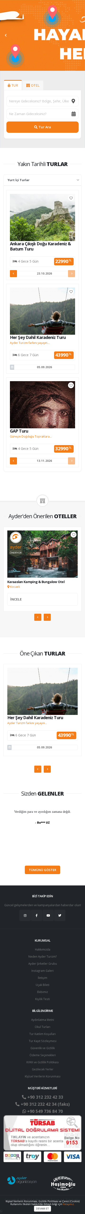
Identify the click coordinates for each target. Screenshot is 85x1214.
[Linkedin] (48, 915)
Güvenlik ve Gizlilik (42, 1048)
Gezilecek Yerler (42, 1069)
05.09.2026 (44, 367)
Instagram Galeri (42, 970)
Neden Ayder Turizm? (42, 956)
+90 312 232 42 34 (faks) (45, 1104)
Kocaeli (14, 587)
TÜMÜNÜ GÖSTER (42, 870)
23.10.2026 (44, 273)
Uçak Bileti (42, 985)
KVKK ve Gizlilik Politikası (42, 1062)
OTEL (34, 85)
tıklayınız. (69, 1204)
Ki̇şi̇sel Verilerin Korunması (42, 1076)
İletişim (42, 978)
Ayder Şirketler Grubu (42, 963)
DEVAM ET (42, 1208)
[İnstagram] (25, 915)
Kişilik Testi (42, 999)
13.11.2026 (44, 461)
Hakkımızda (42, 949)
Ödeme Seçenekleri (43, 1055)
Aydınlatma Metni (42, 1020)
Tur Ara (44, 127)
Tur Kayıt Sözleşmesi (42, 1041)
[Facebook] (36, 915)
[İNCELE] (42, 604)
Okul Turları (42, 1027)
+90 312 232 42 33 (44, 1097)
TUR (14, 85)
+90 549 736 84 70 (44, 1111)
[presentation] (6, 35)
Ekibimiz (42, 992)
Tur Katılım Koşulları (42, 1034)
